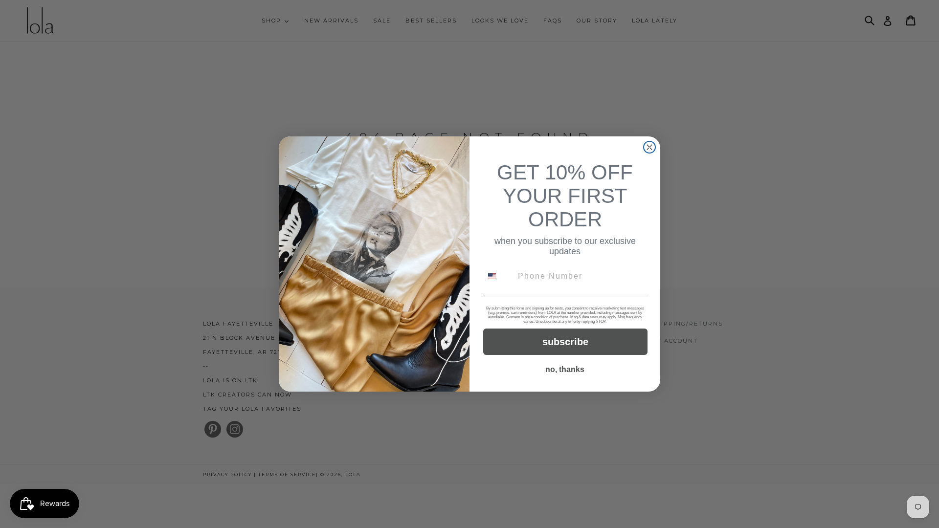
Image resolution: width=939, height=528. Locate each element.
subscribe (565, 341)
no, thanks (564, 369)
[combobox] (498, 276)
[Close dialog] (649, 147)
